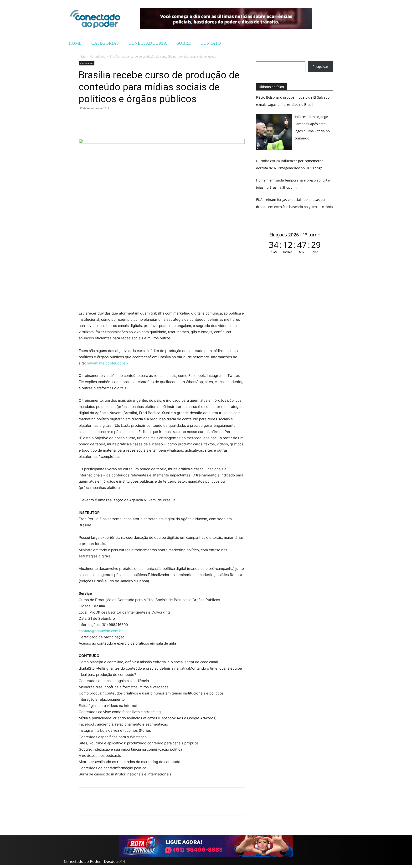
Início (82, 56)
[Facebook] (94, 119)
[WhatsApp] (83, 119)
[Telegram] (116, 119)
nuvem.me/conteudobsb (107, 363)
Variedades (97, 56)
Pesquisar (320, 66)
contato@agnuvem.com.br (101, 631)
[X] (105, 119)
